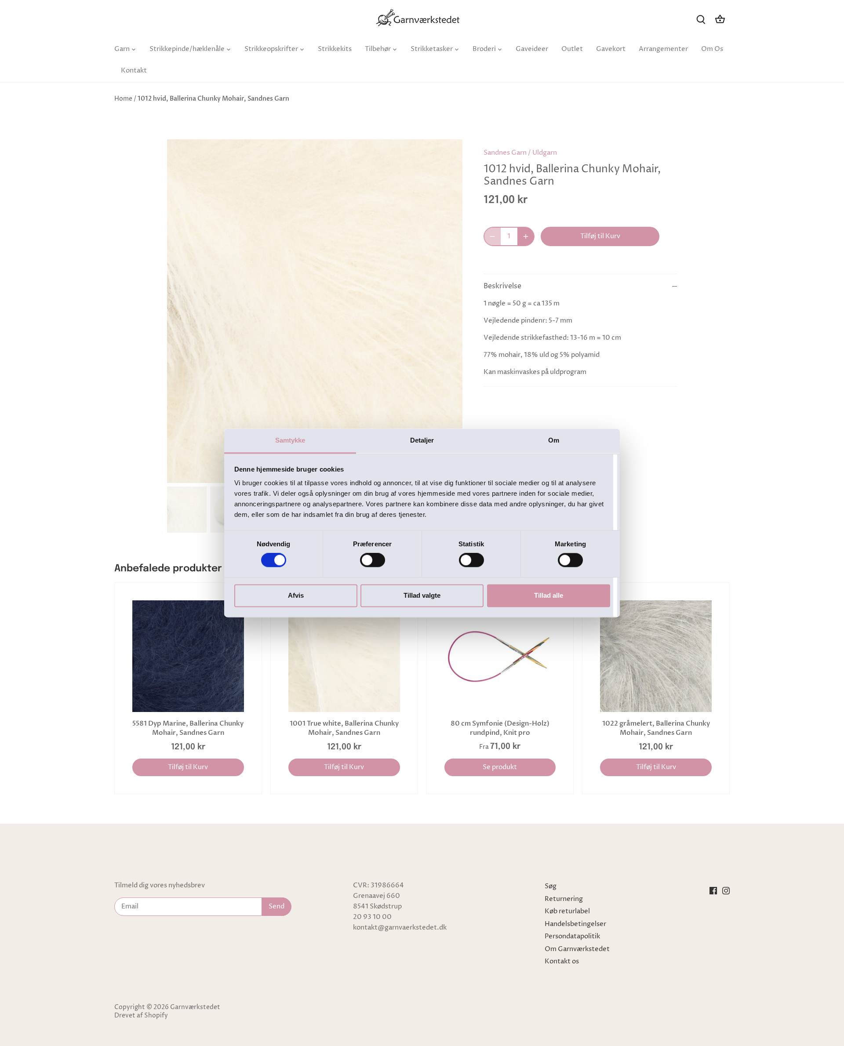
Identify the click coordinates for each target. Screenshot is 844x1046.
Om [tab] (553, 440)
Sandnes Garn (505, 152)
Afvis (296, 595)
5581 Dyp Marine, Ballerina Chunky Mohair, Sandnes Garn (188, 728)
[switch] (372, 560)
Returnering (564, 899)
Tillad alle (548, 595)
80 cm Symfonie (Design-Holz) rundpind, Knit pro (500, 728)
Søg (551, 886)
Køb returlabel (567, 911)
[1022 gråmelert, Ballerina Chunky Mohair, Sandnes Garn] (656, 656)
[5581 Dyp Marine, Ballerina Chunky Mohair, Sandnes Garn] (188, 656)
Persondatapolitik (572, 936)
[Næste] (449, 311)
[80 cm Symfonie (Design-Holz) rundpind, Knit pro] (500, 656)
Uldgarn (544, 152)
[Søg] (700, 19)
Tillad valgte (422, 595)
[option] (314, 311)
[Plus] (525, 236)
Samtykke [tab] (290, 440)
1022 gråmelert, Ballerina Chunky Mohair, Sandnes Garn (656, 728)
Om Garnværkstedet (577, 949)
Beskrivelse (502, 286)
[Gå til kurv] (720, 19)
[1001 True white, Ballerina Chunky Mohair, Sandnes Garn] (344, 656)
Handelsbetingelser (575, 924)
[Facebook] (713, 890)
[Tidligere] (180, 311)
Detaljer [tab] (422, 440)
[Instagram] (726, 890)
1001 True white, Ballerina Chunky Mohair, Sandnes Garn (344, 728)
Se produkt (500, 767)
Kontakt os (562, 961)
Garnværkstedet (195, 1007)
